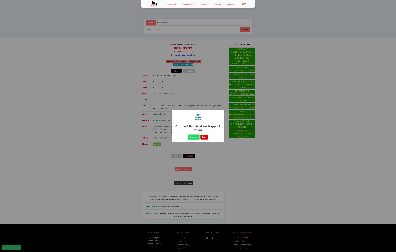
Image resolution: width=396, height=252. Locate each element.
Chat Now (194, 137)
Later (204, 137)
